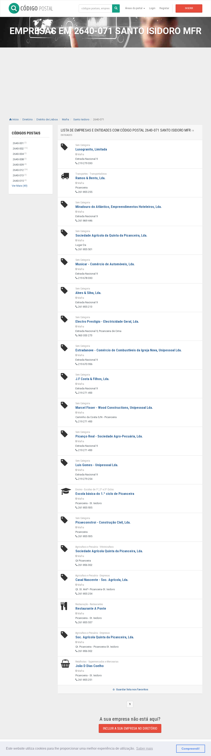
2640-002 (20, 148)
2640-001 (20, 143)
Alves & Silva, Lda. (88, 293)
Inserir (189, 8)
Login (152, 8)
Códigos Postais (26, 133)
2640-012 (20, 170)
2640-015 (20, 180)
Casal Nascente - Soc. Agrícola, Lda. (101, 580)
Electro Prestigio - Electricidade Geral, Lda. (107, 321)
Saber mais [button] (144, 748)
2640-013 (20, 175)
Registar (164, 8)
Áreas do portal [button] (134, 8)
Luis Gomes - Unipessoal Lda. (96, 465)
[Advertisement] (105, 78)
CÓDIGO (36, 8)
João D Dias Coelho (89, 666)
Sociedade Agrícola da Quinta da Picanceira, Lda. (111, 235)
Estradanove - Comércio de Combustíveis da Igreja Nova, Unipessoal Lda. (128, 350)
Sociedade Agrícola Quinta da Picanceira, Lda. (109, 551)
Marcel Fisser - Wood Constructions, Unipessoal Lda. (114, 407)
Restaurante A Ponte (90, 608)
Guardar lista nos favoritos (131, 689)
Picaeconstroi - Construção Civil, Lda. (103, 522)
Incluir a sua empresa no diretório (130, 728)
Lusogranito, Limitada (91, 149)
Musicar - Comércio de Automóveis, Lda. (105, 264)
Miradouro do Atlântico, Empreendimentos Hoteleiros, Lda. (118, 207)
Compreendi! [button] (191, 748)
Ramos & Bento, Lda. (90, 178)
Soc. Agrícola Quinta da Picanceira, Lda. (104, 637)
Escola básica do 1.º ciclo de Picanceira (104, 494)
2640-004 (20, 153)
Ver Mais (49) (19, 185)
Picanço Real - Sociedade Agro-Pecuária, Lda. (109, 436)
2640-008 (20, 159)
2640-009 (20, 164)
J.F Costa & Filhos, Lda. (92, 379)
